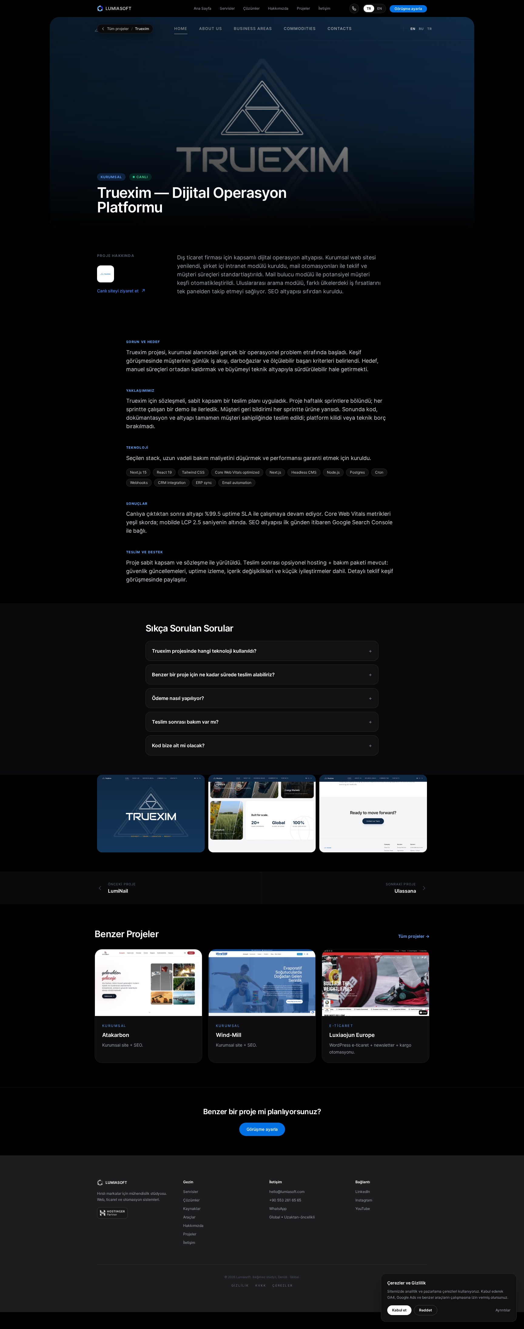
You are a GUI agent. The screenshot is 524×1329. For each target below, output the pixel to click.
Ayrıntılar (502, 1310)
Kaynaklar (191, 1208)
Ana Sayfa (202, 8)
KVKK (261, 1285)
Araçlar (189, 1217)
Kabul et (399, 1310)
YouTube (362, 1208)
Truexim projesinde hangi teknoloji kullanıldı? (262, 651)
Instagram (363, 1200)
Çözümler (251, 8)
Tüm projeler (118, 28)
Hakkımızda (278, 8)
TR (369, 8)
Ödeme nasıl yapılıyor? (262, 698)
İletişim (324, 8)
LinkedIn (362, 1191)
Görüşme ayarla (408, 8)
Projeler (303, 8)
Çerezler (282, 1285)
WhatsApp (278, 1208)
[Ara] (354, 8)
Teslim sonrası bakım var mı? (262, 722)
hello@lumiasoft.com (286, 1191)
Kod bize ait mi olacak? (262, 745)
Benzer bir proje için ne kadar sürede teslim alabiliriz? (262, 674)
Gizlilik (240, 1285)
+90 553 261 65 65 (285, 1200)
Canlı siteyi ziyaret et (121, 291)
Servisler (227, 8)
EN (379, 8)
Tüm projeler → (413, 936)
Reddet (425, 1310)
